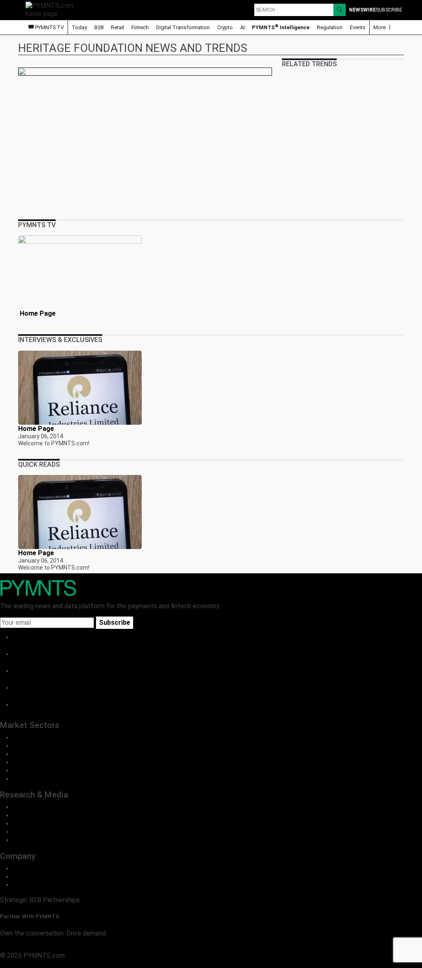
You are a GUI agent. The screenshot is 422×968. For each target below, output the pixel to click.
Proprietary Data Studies (49, 815)
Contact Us (29, 877)
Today (79, 27)
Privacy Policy (20, 964)
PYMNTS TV (49, 27)
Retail (117, 27)
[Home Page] (80, 272)
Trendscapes (32, 807)
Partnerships (31, 885)
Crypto (225, 27)
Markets (25, 824)
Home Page (37, 313)
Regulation (329, 27)
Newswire (362, 10)
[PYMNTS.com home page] (52, 9)
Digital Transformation (183, 27)
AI (242, 27)
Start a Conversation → (34, 947)
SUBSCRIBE (389, 10)
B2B (99, 27)
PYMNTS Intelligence (280, 26)
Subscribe (114, 622)
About (22, 869)
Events (358, 27)
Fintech (140, 27)
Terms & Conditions (71, 964)
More (380, 27)
